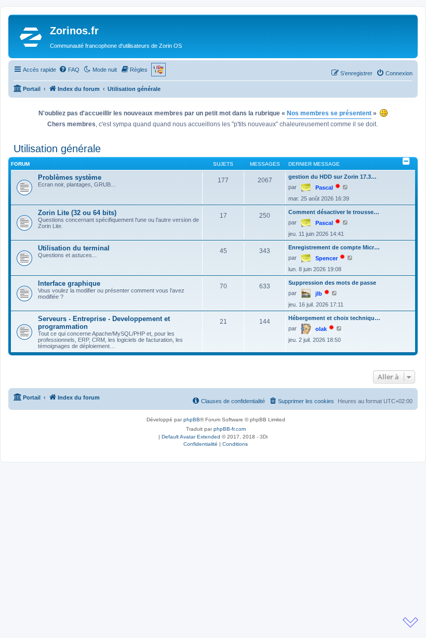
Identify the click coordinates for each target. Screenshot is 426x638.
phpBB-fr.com (230, 429)
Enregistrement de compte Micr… (334, 247)
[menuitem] (69, 69)
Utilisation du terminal (74, 248)
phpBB (191, 419)
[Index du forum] (30, 36)
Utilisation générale (57, 148)
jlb (318, 293)
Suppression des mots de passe (332, 283)
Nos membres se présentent (329, 113)
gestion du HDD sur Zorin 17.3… (332, 177)
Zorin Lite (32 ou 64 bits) (77, 213)
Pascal (324, 187)
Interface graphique (69, 283)
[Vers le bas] (410, 622)
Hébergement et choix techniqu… (334, 318)
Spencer (326, 258)
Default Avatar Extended (191, 437)
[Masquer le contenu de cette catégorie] (406, 161)
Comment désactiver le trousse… (333, 212)
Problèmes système (69, 177)
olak (321, 329)
